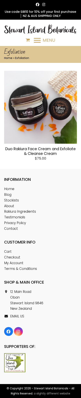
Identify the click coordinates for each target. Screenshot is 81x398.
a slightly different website (52, 393)
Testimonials (14, 217)
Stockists (11, 200)
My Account (13, 263)
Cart (8, 251)
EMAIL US (17, 316)
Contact (11, 228)
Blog (7, 194)
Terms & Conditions (20, 268)
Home (8, 58)
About (9, 206)
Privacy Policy (15, 223)
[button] (28, 40)
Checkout (12, 257)
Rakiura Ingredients (20, 211)
